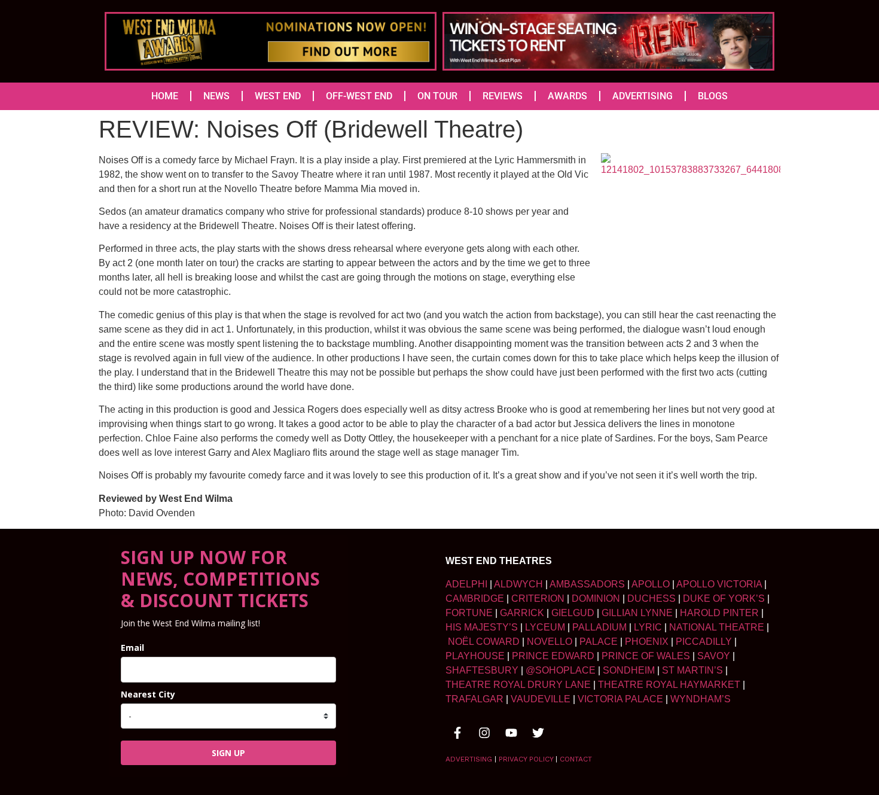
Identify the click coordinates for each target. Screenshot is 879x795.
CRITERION (537, 598)
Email (132, 647)
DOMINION (596, 598)
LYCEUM (545, 627)
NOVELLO (549, 641)
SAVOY (713, 656)
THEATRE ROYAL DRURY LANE (518, 685)
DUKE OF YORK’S (724, 598)
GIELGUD (572, 613)
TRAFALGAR (474, 699)
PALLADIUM (599, 627)
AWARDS (567, 96)
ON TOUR (437, 96)
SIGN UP (228, 753)
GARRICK (522, 613)
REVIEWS (503, 96)
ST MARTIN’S (692, 670)
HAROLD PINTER (719, 613)
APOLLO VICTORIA (719, 584)
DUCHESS (651, 598)
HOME (164, 96)
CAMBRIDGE (474, 598)
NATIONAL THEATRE (716, 627)
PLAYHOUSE (475, 656)
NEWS (216, 96)
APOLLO (650, 584)
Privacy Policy (526, 759)
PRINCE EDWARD (553, 656)
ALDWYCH (518, 584)
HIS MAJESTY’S (481, 627)
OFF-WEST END (359, 96)
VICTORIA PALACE (620, 699)
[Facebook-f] (457, 733)
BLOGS (713, 96)
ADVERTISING (642, 96)
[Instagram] (484, 733)
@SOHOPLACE (561, 670)
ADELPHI (466, 584)
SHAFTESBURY (481, 670)
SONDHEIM (629, 670)
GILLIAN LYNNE (637, 613)
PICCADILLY (704, 641)
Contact (576, 759)
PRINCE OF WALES (646, 656)
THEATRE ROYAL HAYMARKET (669, 685)
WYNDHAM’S (700, 699)
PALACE (598, 641)
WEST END (278, 96)
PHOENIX (647, 641)
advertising (468, 759)
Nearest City (148, 694)
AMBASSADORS (587, 584)
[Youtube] (511, 733)
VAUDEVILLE (540, 699)
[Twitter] (538, 733)
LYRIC (648, 627)
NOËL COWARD (484, 641)
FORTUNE (469, 613)
